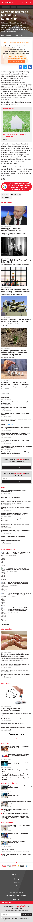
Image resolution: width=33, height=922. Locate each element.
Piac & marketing (7, 823)
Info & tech (5, 743)
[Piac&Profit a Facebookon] (15, 879)
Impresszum (17, 882)
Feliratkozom (16, 467)
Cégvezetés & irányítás (9, 783)
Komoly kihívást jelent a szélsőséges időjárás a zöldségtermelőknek (13, 491)
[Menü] (2, 2)
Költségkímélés (6, 197)
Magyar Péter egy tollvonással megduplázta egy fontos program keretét (16, 402)
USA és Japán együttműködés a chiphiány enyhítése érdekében (19, 747)
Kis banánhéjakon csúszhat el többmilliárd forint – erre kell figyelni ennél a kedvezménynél (15, 496)
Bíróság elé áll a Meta (8, 849)
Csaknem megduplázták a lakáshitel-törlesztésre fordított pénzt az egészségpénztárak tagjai (14, 514)
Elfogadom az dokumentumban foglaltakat (16, 919)
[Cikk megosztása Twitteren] (25, 67)
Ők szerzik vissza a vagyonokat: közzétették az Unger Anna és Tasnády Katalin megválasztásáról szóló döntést (15, 435)
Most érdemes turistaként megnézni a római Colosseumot (13, 519)
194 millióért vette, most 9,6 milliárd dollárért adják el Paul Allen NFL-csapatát (18, 553)
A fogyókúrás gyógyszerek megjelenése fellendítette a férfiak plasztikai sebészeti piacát (15, 531)
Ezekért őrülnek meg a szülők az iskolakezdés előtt (16, 842)
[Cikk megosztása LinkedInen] (30, 67)
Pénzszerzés (5, 683)
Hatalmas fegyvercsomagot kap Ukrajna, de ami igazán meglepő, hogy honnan (16, 320)
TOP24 (5, 393)
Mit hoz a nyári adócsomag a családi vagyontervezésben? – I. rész (11, 541)
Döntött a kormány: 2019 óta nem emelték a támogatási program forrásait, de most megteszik (16, 502)
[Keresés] (30, 2)
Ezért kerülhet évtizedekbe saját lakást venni (13, 719)
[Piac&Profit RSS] (18, 879)
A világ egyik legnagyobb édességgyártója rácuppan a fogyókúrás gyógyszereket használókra (16, 774)
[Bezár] (31, 902)
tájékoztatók (16, 895)
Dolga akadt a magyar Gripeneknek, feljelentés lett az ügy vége (15, 414)
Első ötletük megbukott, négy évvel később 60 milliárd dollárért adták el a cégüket (19, 594)
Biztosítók (5, 194)
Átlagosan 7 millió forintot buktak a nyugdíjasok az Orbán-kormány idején (15, 383)
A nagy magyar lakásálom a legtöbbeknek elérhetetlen (11, 710)
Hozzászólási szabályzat (16, 892)
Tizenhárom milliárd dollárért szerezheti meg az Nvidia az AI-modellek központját (18, 568)
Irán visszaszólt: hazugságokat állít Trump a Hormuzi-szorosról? (15, 428)
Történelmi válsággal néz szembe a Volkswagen (15, 813)
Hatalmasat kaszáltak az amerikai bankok (12, 723)
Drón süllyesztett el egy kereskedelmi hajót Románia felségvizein (15, 525)
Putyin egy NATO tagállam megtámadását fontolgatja (11, 230)
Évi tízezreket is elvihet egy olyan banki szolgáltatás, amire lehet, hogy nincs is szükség (15, 665)
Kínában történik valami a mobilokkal (18, 833)
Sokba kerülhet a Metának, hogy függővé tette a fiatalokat (19, 826)
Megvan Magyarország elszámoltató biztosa (13, 536)
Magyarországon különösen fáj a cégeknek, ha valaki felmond (15, 508)
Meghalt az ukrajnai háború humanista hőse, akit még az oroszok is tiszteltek (15, 291)
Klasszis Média (16, 899)
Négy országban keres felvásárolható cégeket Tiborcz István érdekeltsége (18, 583)
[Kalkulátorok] (22, 2)
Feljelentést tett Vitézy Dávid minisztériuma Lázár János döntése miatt (16, 396)
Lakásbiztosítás (16, 194)
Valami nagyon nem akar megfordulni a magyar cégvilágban (18, 794)
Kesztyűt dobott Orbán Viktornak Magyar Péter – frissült (16, 261)
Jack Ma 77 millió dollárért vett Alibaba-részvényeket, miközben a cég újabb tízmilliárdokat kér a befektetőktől (18, 609)
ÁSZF (16, 885)
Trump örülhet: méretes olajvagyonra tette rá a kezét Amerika (15, 441)
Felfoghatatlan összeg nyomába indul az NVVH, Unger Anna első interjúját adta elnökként (15, 452)
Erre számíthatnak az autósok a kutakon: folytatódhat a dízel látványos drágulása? (16, 419)
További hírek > (5, 624)
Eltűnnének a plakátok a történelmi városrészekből (15, 851)
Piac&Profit (18, 35)
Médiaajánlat (16, 889)
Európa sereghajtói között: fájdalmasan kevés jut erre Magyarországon (15, 655)
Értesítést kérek (27, 914)
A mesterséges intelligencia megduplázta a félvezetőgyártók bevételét (19, 762)
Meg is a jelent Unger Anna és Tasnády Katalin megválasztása (13, 408)
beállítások (24, 895)
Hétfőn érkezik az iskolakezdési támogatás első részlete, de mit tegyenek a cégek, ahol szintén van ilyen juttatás (15, 818)
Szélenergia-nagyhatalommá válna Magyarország (14, 670)
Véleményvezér (6, 203)
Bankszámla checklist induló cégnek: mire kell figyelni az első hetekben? (19, 802)
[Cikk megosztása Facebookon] (20, 67)
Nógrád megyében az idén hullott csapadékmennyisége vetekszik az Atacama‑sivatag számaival (14, 353)
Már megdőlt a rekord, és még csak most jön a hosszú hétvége (15, 675)
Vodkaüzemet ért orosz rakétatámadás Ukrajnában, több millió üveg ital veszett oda (16, 447)
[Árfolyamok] (26, 2)
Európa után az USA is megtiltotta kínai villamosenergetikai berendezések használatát (18, 756)
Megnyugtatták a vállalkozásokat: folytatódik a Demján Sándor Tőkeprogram (16, 728)
